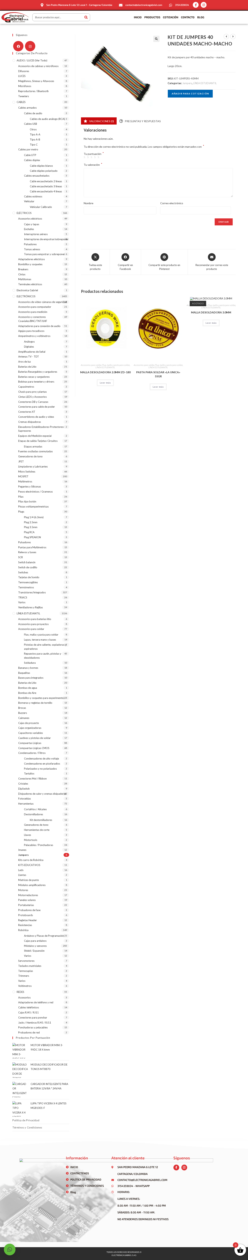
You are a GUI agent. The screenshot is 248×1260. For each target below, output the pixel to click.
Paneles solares (27, 900)
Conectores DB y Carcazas (33, 401)
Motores (23, 890)
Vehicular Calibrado (41, 206)
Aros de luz (24, 361)
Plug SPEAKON (32, 537)
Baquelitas (24, 672)
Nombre (88, 203)
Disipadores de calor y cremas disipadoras (42, 793)
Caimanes (23, 717)
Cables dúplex (32, 160)
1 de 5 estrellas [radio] (85, 157)
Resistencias (25, 925)
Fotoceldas (24, 798)
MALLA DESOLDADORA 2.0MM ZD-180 (105, 372)
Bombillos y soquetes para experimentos (41, 697)
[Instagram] (204, 5)
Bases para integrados (30, 677)
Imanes (22, 849)
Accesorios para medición (32, 311)
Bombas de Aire (27, 692)
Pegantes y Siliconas (29, 486)
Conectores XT (26, 411)
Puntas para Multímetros (32, 547)
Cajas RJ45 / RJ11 (28, 1012)
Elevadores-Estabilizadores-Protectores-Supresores (41, 428)
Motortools (30, 839)
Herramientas (26, 803)
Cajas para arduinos (35, 940)
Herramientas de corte (36, 829)
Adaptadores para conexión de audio (39, 326)
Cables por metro (28, 149)
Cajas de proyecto (28, 723)
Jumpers (187, 83)
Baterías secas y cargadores (34, 376)
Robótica (23, 930)
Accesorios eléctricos (30, 218)
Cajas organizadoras (29, 727)
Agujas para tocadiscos (31, 330)
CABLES (21, 102)
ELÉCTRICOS (24, 213)
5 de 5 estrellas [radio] (99, 157)
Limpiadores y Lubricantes (33, 466)
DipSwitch (24, 788)
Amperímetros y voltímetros (34, 335)
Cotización (170, 17)
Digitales (29, 346)
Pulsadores (30, 244)
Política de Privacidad (25, 1120)
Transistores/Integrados (32, 592)
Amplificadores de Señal (31, 351)
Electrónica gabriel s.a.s (124, 1255)
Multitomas (24, 279)
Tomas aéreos (32, 249)
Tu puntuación (94, 154)
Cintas (21, 274)
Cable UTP (30, 155)
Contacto (188, 17)
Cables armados (27, 107)
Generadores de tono (30, 456)
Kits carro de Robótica (30, 860)
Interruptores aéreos (36, 234)
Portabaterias (26, 905)
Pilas (20, 496)
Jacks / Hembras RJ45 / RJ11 (34, 1022)
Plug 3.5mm (30, 527)
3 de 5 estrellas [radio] (92, 157)
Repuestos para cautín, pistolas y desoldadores (42, 655)
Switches (23, 572)
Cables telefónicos (28, 1007)
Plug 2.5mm (30, 522)
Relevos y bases (27, 552)
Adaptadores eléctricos (31, 259)
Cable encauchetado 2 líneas (46, 181)
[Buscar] (86, 17)
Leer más (105, 382)
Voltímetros (25, 985)
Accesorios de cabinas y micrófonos (38, 66)
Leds (20, 870)
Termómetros (26, 587)
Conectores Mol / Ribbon (32, 778)
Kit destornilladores (41, 819)
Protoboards (25, 915)
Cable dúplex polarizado (44, 170)
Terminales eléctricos (30, 284)
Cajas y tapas (31, 224)
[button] (156, 39)
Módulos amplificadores (32, 885)
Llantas (22, 874)
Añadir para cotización (190, 93)
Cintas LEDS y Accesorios (32, 396)
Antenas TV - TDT (28, 356)
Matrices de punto (28, 880)
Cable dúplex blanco (41, 165)
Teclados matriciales (29, 965)
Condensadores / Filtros (32, 752)
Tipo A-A (35, 134)
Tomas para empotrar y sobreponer (44, 254)
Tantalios (29, 773)
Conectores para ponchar (32, 1017)
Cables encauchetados (36, 175)
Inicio (138, 17)
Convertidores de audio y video (36, 416)
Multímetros (25, 481)
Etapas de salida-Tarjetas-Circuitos (38, 440)
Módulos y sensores (35, 945)
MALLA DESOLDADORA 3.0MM (211, 312)
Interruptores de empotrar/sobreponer (46, 239)
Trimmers (23, 975)
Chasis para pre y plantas (32, 391)
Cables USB (30, 123)
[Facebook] (18, 46)
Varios (21, 602)
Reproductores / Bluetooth (33, 91)
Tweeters (23, 96)
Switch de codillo (27, 567)
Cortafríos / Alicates (35, 809)
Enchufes (29, 229)
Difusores (23, 71)
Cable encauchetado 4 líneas (46, 191)
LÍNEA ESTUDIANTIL (205, 83)
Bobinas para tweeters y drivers (36, 381)
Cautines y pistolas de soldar (34, 737)
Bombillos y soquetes (30, 264)
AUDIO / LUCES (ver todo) (32, 60)
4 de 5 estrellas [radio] (95, 157)
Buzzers (22, 712)
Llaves (27, 834)
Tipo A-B (35, 139)
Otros (33, 129)
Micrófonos (24, 86)
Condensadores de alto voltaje (41, 758)
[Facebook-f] (196, 5)
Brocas (22, 707)
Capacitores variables (30, 732)
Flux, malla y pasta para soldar (116, 365)
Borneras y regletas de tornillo (35, 702)
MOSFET (23, 476)
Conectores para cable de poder (36, 406)
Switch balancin (26, 562)
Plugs (21, 511)
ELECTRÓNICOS (26, 296)
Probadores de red (29, 1032)
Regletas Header (27, 920)
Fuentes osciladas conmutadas (35, 451)
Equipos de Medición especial (35, 435)
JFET (21, 461)
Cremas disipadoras (29, 421)
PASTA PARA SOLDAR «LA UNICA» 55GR (158, 374)
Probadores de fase (29, 910)
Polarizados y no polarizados (40, 768)
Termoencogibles (28, 582)
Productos (152, 17)
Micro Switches (26, 471)
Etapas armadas (33, 446)
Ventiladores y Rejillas (30, 607)
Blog (200, 17)
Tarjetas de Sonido (28, 577)
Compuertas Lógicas (29, 743)
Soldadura (30, 662)
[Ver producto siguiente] (233, 36)
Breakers (23, 269)
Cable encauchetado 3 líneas (46, 186)
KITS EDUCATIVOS (29, 865)
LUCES (22, 76)
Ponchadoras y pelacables (33, 1027)
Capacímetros (26, 386)
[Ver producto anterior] (226, 36)
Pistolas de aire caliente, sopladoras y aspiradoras (45, 646)
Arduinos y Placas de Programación (44, 935)
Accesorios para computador (34, 306)
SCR (20, 557)
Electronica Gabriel (27, 290)
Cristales (23, 783)
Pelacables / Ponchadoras (38, 845)
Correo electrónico (171, 203)
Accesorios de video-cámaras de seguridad (42, 301)
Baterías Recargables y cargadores (37, 371)
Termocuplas (25, 970)
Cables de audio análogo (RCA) (47, 118)
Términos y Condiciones (27, 1127)
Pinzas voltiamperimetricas (33, 506)
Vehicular (29, 201)
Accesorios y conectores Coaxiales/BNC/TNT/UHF (32, 319)
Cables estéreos (33, 196)
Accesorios (24, 997)
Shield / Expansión (34, 950)
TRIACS (22, 597)
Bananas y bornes (28, 667)
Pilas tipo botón (27, 501)
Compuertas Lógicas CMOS (33, 748)
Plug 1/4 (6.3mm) (34, 517)
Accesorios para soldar (91, 365)
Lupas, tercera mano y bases (40, 639)
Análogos (29, 341)
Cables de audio (33, 113)
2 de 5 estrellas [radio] (88, 157)
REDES (20, 991)
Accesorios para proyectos (33, 624)
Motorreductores (28, 895)
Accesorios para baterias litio (34, 619)
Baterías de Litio (27, 366)
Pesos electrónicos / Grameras (35, 491)
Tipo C (34, 144)
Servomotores (26, 960)
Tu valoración (93, 164)
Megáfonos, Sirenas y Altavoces (36, 81)
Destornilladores (33, 814)
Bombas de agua (27, 687)
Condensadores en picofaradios (42, 763)
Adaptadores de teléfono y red (35, 1002)
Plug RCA (29, 532)
